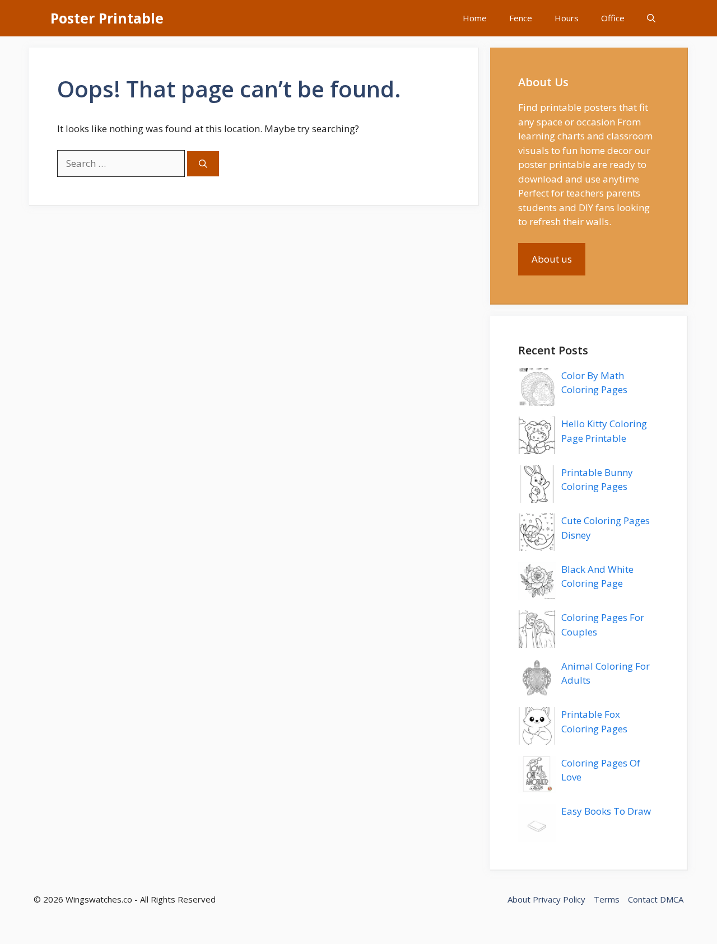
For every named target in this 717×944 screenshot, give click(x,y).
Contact (643, 899)
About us (552, 259)
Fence (520, 18)
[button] (651, 18)
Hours (567, 18)
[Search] (203, 163)
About (519, 899)
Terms (607, 899)
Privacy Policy (559, 899)
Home (475, 18)
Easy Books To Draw (606, 811)
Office (613, 18)
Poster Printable (107, 17)
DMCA (671, 899)
